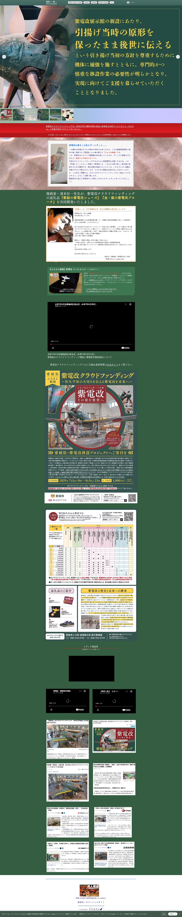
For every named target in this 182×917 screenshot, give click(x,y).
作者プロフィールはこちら (115, 259)
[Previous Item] (4, 57)
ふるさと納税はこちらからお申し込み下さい (102, 289)
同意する (173, 914)
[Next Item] (178, 57)
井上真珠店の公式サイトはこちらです (99, 291)
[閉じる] (180, 913)
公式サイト (112, 365)
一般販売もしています (95, 280)
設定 (163, 914)
